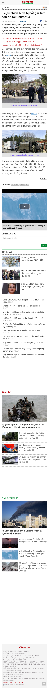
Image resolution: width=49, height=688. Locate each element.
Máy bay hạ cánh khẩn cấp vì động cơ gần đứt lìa (23, 342)
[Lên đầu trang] (44, 684)
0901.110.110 (23, 682)
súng (8, 55)
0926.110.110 (13, 682)
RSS (45, 7)
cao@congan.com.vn (14, 676)
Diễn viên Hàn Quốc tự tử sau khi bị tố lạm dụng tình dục (33, 286)
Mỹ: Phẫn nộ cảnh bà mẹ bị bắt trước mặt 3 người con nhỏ (22, 38)
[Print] (46, 21)
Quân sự (6, 392)
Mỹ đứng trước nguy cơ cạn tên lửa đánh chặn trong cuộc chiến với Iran (32, 459)
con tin (34, 113)
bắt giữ (19, 185)
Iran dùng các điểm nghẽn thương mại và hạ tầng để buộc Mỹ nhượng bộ (32, 447)
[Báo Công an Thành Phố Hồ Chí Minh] (27, 2)
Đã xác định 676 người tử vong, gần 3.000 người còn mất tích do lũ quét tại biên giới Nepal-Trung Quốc (32, 567)
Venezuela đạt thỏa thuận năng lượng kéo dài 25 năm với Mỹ (32, 540)
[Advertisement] (24, 375)
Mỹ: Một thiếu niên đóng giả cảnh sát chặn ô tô (18, 42)
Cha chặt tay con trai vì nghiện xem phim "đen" (21, 330)
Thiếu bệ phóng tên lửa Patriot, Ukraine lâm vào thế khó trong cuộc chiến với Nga (32, 435)
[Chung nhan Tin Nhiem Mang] (13, 684)
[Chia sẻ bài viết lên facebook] (41, 21)
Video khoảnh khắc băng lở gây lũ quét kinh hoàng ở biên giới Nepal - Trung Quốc (32, 553)
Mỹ (28, 185)
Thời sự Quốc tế (10, 498)
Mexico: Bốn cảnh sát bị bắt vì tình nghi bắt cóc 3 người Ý (22, 45)
